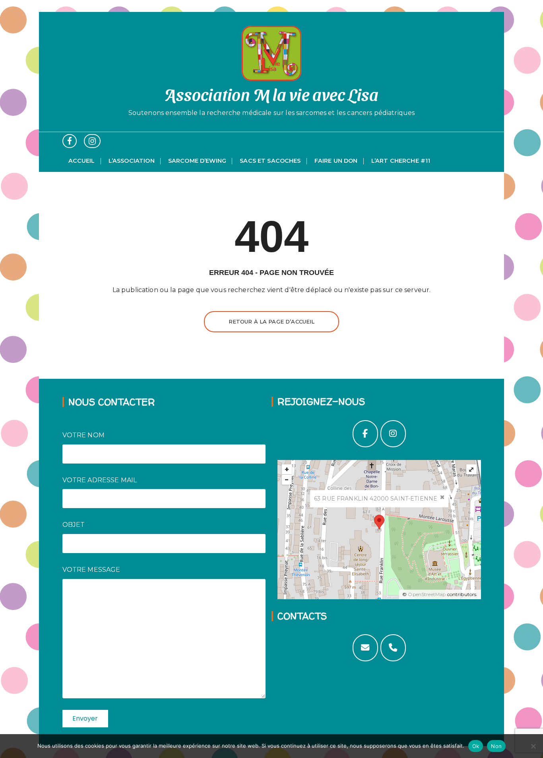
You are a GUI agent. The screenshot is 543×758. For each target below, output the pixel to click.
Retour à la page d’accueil (272, 321)
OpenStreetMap (427, 594)
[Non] (533, 746)
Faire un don (336, 160)
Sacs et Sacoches (270, 160)
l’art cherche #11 (401, 160)
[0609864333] (393, 647)
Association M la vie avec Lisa (272, 93)
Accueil (81, 160)
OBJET (73, 524)
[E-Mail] (365, 647)
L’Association (132, 160)
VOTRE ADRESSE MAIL (99, 480)
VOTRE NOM (83, 435)
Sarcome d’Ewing (197, 160)
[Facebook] (365, 433)
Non (496, 746)
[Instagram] (393, 433)
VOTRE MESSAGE (91, 569)
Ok (475, 746)
